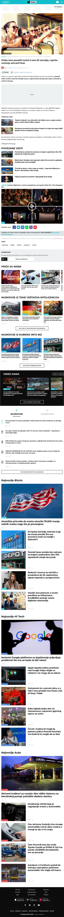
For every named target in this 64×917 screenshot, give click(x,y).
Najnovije (11, 480)
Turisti (34, 245)
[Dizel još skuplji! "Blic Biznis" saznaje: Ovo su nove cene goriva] (30, 277)
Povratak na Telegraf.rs (6, 2)
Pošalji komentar (22, 259)
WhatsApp (55, 232)
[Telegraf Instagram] (34, 905)
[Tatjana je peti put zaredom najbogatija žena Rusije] (7, 179)
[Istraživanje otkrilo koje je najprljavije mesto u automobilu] (13, 812)
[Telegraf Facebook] (25, 905)
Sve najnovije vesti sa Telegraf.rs (32, 472)
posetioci (27, 245)
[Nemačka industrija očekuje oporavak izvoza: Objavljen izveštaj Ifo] (32, 308)
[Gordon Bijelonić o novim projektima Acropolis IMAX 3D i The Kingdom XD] (14, 384)
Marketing (17, 911)
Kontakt (52, 911)
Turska (19, 245)
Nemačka (5, 245)
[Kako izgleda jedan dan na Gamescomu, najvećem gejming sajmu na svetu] (13, 716)
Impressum (25, 911)
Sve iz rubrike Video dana (32, 402)
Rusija (12, 245)
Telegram (9, 234)
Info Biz (3, 56)
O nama (12, 911)
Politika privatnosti (44, 911)
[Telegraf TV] (38, 905)
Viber (3, 234)
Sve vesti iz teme (32, 328)
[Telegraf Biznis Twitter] (29, 905)
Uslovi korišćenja (58, 238)
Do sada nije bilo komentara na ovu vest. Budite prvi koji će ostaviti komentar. (24, 255)
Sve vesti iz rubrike (32, 365)
